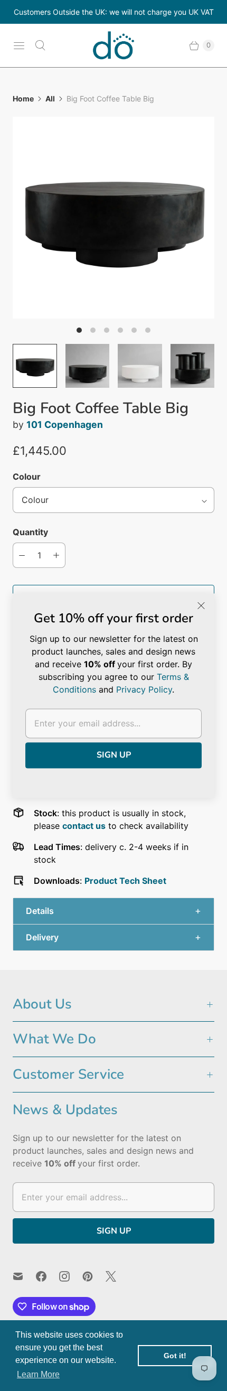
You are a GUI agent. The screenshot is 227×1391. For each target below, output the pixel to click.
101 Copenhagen (64, 424)
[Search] (40, 45)
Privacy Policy (144, 689)
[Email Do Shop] (24, 1276)
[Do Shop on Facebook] (47, 1276)
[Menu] (19, 45)
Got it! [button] (175, 1355)
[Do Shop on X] (117, 1276)
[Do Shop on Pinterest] (94, 1276)
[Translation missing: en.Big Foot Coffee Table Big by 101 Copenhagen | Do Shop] (35, 366)
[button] (113, 911)
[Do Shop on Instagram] (70, 1276)
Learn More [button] (38, 1374)
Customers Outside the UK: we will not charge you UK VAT (114, 11)
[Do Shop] (113, 45)
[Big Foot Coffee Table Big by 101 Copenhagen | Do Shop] (113, 218)
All (50, 98)
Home (23, 98)
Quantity (30, 532)
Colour (27, 476)
